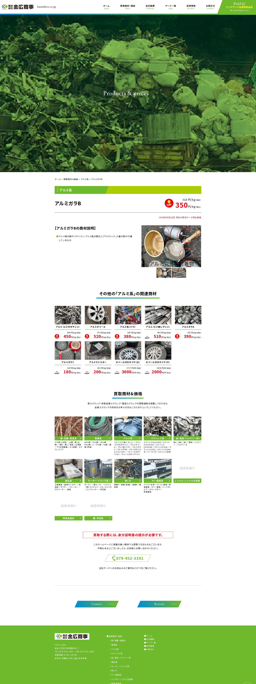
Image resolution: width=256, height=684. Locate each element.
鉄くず (114, 670)
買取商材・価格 (127, 7)
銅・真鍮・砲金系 (118, 640)
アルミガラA (188, 326)
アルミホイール (98, 326)
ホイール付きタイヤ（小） (158, 362)
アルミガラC (68, 362)
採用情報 (191, 7)
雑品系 (114, 662)
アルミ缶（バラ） (128, 326)
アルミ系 (115, 649)
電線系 (114, 644)
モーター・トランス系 (120, 666)
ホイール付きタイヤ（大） (128, 362)
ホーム (106, 7)
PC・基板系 (116, 674)
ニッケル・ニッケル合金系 (122, 679)
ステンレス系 (117, 653)
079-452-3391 (130, 558)
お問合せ (210, 7)
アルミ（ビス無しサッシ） (158, 326)
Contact (96, 604)
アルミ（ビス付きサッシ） (68, 326)
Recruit (159, 604)
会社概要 (150, 7)
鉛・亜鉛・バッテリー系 (121, 657)
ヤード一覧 (170, 7)
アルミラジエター (98, 362)
